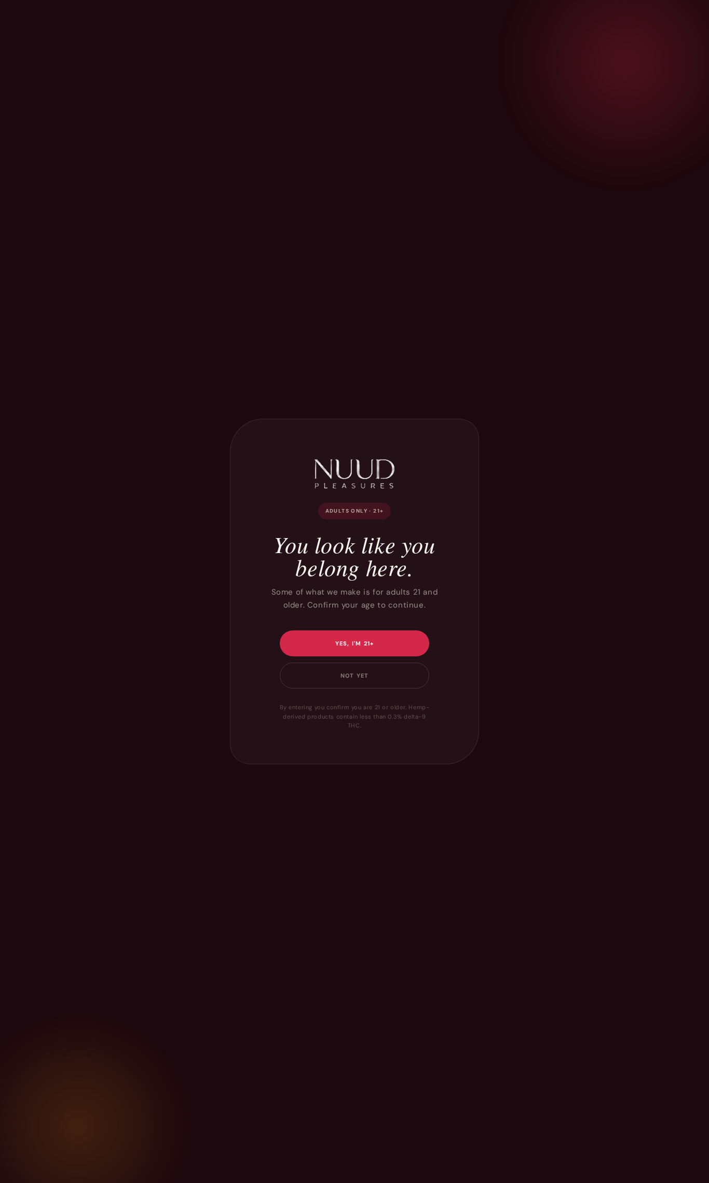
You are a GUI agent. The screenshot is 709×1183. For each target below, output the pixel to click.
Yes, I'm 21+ (354, 643)
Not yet (354, 675)
